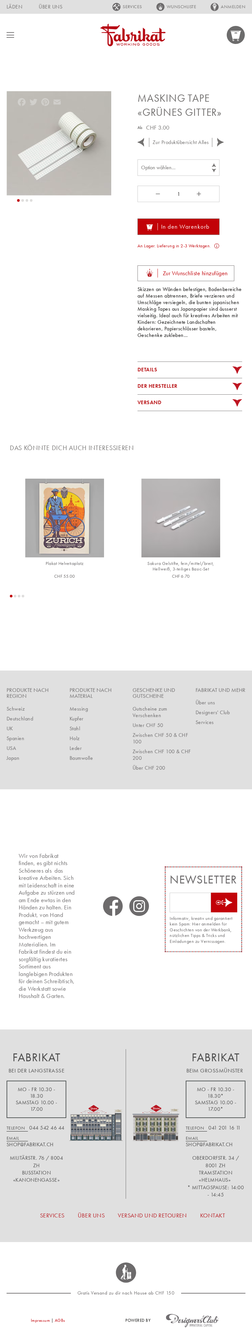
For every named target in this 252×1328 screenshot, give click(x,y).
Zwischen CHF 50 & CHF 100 (160, 738)
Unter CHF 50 (148, 725)
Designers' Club (213, 712)
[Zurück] (140, 142)
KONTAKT (212, 1215)
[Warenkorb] (236, 35)
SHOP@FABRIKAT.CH (30, 1144)
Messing (79, 708)
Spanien (15, 738)
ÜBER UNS (50, 6)
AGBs (60, 1320)
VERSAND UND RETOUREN (152, 1215)
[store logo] (133, 35)
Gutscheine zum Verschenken (150, 712)
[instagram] (139, 906)
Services (205, 722)
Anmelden (233, 7)
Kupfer (77, 718)
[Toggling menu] (10, 35)
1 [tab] (11, 596)
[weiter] (220, 142)
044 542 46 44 (46, 1127)
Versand (149, 402)
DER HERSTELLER (157, 386)
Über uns (205, 702)
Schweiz (16, 708)
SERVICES (132, 7)
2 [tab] (15, 596)
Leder (76, 748)
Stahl (75, 728)
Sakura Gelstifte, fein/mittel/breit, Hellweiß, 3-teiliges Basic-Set (180, 566)
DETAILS (147, 369)
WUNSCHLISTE (181, 7)
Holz (75, 738)
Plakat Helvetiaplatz (65, 563)
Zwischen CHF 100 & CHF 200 (162, 754)
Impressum (40, 1320)
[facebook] (113, 906)
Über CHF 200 (149, 767)
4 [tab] (23, 596)
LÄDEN (14, 6)
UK (10, 728)
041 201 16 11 (224, 1127)
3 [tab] (19, 596)
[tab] (189, 370)
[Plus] (200, 194)
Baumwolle (81, 758)
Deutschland (20, 718)
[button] (18, 200)
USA (11, 748)
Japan (13, 758)
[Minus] (157, 194)
